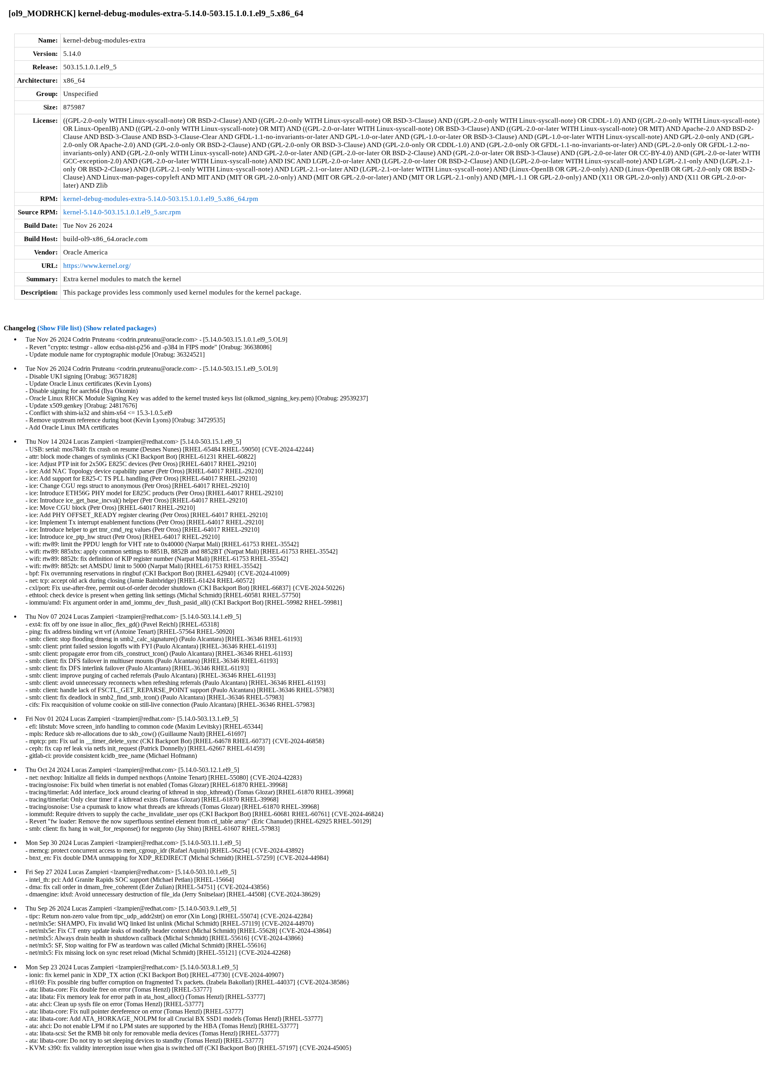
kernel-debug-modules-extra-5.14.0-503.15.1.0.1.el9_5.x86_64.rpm (160, 199)
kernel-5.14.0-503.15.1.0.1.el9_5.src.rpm (122, 212)
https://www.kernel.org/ (97, 265)
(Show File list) (59, 328)
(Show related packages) (119, 328)
